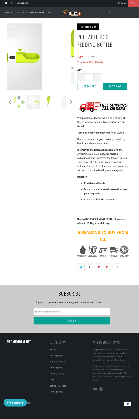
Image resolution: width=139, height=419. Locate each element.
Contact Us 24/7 (57, 373)
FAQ (52, 379)
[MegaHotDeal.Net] (71, 12)
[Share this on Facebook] (89, 267)
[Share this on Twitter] (81, 267)
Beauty (24, 12)
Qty (79, 70)
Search (53, 349)
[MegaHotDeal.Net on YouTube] (5, 3)
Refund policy (56, 367)
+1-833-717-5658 (22, 3)
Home (7, 12)
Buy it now (115, 86)
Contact (50, 12)
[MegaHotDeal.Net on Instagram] (10, 3)
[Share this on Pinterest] (98, 267)
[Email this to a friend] (116, 267)
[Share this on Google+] (107, 267)
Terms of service (58, 361)
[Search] (109, 12)
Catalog (15, 12)
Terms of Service (58, 386)
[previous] (10, 102)
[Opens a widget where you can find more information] (15, 403)
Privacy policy (56, 355)
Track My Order (36, 12)
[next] (70, 102)
